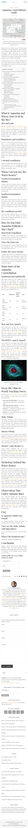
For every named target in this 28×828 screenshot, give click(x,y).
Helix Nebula (6, 95)
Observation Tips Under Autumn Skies (11, 101)
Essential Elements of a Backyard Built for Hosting (13, 796)
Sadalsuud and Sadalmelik (9, 90)
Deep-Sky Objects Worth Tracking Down (11, 94)
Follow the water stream (8, 87)
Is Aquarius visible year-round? (10, 104)
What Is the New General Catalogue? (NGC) (11, 763)
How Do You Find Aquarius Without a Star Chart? (13, 82)
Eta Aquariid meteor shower (12, 505)
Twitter (17, 608)
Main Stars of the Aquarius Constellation (11, 88)
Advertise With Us (15, 825)
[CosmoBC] (4, 2)
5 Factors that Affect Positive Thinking (10, 742)
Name (4, 565)
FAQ (3, 103)
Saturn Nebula (7, 97)
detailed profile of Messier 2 (17, 452)
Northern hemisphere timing (9, 78)
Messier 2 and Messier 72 (9, 98)
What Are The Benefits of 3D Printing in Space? (12, 745)
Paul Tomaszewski (7, 576)
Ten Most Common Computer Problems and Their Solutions (13, 737)
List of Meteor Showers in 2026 (8, 757)
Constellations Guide (6, 760)
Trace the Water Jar (8, 85)
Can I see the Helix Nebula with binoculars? (12, 106)
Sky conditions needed (8, 81)
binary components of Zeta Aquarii (12, 332)
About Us (5, 825)
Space (16, 7)
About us (3, 683)
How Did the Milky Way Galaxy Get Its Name (11, 799)
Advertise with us (10, 683)
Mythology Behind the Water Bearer (10, 100)
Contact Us (9, 825)
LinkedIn (11, 608)
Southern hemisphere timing (9, 80)
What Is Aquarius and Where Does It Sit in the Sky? (13, 71)
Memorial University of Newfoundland (10, 598)
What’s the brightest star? (9, 107)
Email (3, 631)
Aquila (6, 144)
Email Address (6, 561)
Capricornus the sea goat (20, 152)
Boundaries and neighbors (9, 74)
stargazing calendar (12, 702)
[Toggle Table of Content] (22, 69)
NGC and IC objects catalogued (16, 394)
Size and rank (6, 73)
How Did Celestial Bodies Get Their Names (11, 771)
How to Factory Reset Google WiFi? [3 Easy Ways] (13, 748)
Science (12, 7)
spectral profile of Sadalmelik (14, 286)
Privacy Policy (22, 825)
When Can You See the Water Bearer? (11, 77)
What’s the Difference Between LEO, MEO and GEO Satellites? (13, 731)
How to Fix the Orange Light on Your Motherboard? (13, 726)
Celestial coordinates (8, 75)
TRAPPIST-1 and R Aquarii (9, 92)
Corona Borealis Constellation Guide (9, 781)
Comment (3, 644)
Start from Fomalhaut (8, 84)
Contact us (17, 683)
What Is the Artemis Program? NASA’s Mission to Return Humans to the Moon (12, 722)
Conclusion (5, 108)
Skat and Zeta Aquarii (8, 91)
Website (3, 637)
